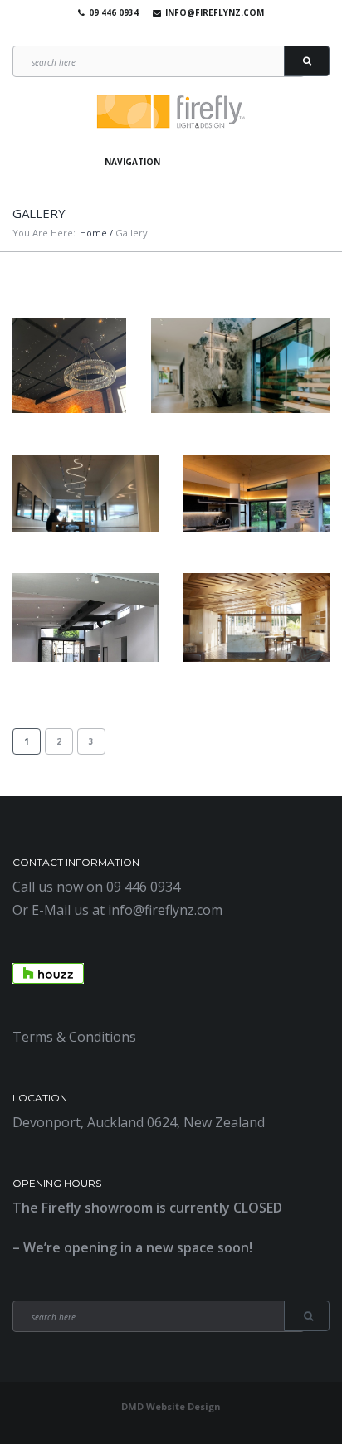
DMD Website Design (171, 1406)
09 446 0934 (114, 12)
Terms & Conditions (74, 1037)
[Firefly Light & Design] (171, 112)
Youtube (166, 33)
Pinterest (191, 33)
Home (93, 232)
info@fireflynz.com (214, 12)
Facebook (142, 33)
